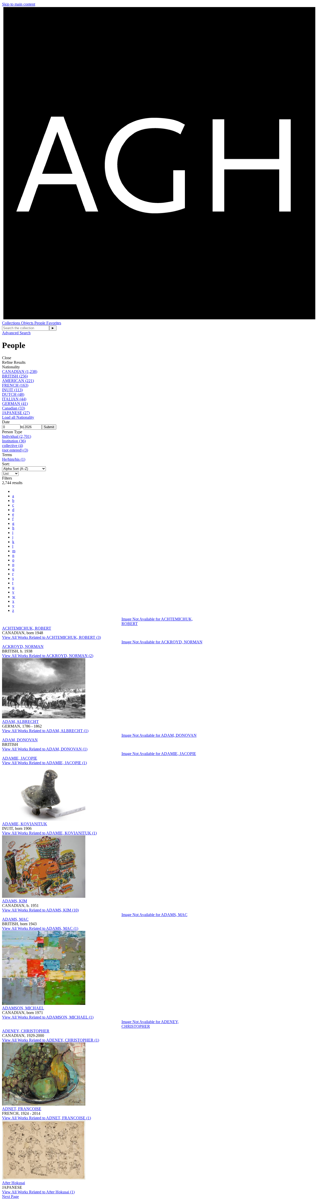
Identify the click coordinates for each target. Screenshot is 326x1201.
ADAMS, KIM (14, 901)
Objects (27, 323)
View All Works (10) (40, 910)
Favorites (53, 323)
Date (6, 422)
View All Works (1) (45, 731)
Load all (18, 417)
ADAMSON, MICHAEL (23, 1008)
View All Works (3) (51, 637)
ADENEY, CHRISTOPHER (25, 1031)
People (40, 323)
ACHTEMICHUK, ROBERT (26, 628)
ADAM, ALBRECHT (20, 721)
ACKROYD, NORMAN (23, 646)
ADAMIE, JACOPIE (19, 758)
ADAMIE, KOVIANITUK (24, 824)
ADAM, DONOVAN (20, 740)
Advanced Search (16, 333)
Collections (11, 323)
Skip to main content (18, 4)
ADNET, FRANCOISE (21, 1109)
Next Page (10, 1196)
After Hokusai (13, 1183)
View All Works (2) (47, 656)
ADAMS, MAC (15, 919)
